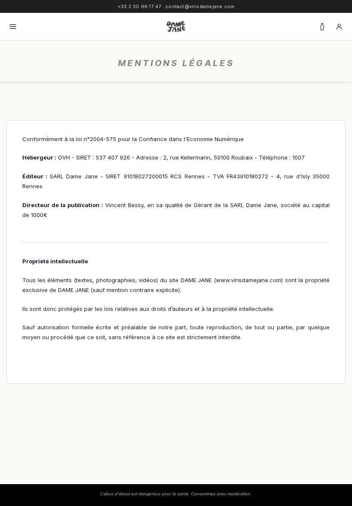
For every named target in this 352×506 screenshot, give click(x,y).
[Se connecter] (339, 26)
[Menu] (12, 26)
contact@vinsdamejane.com (199, 6)
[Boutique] (322, 26)
